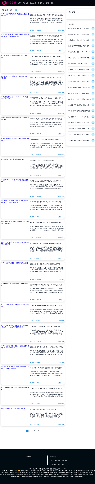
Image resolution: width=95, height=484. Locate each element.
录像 (52, 3)
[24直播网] (9, 4)
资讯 (47, 3)
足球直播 (25, 3)
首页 (19, 3)
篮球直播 (33, 3)
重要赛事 (41, 3)
